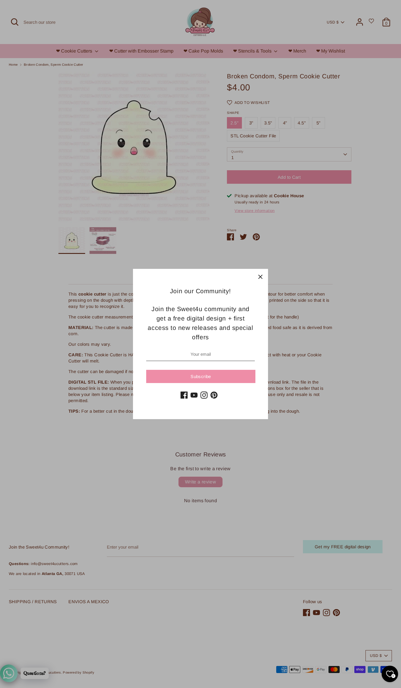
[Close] (260, 276)
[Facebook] (184, 395)
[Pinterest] (214, 395)
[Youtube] (194, 395)
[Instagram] (204, 395)
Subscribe (201, 376)
